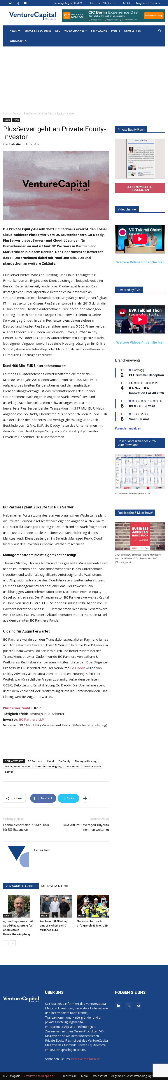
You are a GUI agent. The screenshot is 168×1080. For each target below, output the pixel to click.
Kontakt (126, 3)
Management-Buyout (18, 766)
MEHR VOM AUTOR (54, 886)
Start (6, 113)
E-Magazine (99, 30)
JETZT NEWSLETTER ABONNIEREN (140, 188)
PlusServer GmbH (17, 708)
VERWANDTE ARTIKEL (21, 886)
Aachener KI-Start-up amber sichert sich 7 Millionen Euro (54, 926)
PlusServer (73, 766)
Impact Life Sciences (37, 30)
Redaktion (15, 144)
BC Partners (35, 761)
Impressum (70, 1076)
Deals (16, 113)
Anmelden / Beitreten (103, 3)
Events (115, 30)
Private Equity (92, 766)
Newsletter (132, 30)
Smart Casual (139, 419)
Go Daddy (77, 668)
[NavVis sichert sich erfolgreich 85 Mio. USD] (93, 906)
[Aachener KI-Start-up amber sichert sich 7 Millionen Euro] (56, 906)
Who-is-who (18, 41)
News (13, 30)
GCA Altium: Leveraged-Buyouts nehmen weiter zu (86, 827)
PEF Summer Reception (146, 375)
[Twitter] (18, 3)
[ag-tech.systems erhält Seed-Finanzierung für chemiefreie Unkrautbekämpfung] (19, 906)
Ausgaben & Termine (148, 3)
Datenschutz (99, 1076)
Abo (57, 30)
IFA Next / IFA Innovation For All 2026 (146, 390)
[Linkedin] (10, 3)
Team (84, 1076)
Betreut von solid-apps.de (39, 1076)
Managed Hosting (86, 761)
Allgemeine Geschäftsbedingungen (132, 1076)
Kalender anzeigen (128, 428)
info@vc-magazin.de (85, 1059)
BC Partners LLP (31, 719)
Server (9, 771)
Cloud (50, 761)
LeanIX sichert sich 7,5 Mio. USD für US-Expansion (26, 827)
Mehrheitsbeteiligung (48, 766)
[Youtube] (25, 3)
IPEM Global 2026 (142, 406)
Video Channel (74, 30)
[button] (159, 31)
